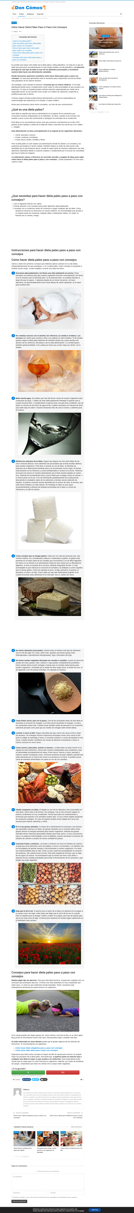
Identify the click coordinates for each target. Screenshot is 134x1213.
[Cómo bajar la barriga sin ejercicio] (93, 63)
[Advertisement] (65, 48)
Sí (28, 1072)
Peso (14, 14)
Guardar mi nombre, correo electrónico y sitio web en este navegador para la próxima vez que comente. (45, 1197)
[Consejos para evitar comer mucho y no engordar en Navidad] (48, 1138)
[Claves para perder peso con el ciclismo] (93, 54)
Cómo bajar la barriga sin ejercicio (110, 61)
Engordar (40, 14)
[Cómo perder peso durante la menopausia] (93, 80)
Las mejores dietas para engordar (110, 104)
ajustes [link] (81, 1211)
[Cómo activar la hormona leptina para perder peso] (106, 38)
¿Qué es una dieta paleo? (22, 41)
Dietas (21, 14)
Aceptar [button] (95, 1210)
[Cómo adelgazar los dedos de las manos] (93, 89)
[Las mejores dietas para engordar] (93, 106)
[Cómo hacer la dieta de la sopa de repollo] (24, 1138)
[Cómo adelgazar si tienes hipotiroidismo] (93, 72)
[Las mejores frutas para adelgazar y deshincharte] (93, 98)
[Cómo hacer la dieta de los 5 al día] (71, 1138)
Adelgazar (30, 14)
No (62, 1072)
